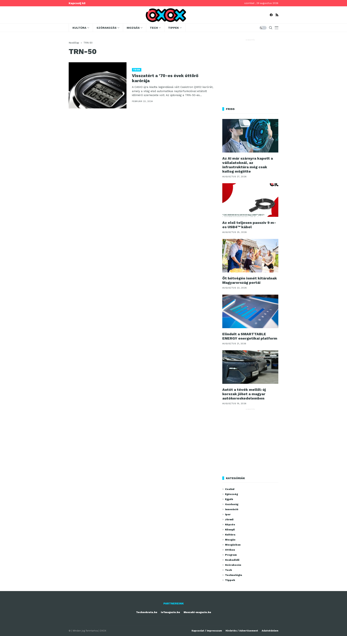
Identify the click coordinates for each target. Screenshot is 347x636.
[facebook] (271, 15)
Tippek (230, 580)
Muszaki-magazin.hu (197, 612)
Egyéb (229, 499)
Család (229, 489)
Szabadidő (232, 559)
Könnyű (230, 529)
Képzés (230, 524)
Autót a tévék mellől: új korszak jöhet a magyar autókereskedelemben (244, 393)
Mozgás (230, 539)
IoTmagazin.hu (170, 612)
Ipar (228, 514)
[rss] (277, 15)
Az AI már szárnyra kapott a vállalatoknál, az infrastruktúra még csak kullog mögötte (247, 164)
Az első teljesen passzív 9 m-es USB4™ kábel (249, 224)
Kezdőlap (74, 42)
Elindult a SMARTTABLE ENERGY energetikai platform (249, 336)
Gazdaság (231, 504)
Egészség (231, 494)
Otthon (230, 549)
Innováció (231, 509)
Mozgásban (233, 544)
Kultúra (230, 534)
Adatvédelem (270, 630)
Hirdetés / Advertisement (242, 630)
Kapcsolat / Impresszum (207, 630)
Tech (136, 70)
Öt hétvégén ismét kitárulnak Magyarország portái (249, 280)
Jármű (229, 519)
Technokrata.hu (146, 612)
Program (231, 554)
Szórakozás (233, 564)
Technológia (233, 575)
